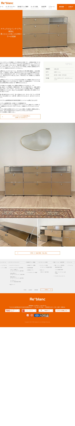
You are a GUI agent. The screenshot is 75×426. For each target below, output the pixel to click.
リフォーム (52, 7)
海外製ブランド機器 (23, 7)
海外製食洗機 (30, 267)
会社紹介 (30, 289)
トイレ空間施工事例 (59, 269)
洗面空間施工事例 (58, 267)
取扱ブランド (12, 284)
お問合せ (70, 7)
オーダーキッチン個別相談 (61, 7)
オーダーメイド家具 (44, 265)
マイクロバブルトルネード (59, 276)
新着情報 (36, 289)
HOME (25, 289)
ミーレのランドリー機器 (32, 272)
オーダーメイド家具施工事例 (46, 267)
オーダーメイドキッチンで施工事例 (17, 274)
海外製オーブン (30, 270)
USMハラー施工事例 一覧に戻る (38, 253)
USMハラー (42, 270)
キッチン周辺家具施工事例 (15, 281)
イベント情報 (4, 267)
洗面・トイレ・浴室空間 (59, 265)
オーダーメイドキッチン (14, 265)
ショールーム (4, 265)
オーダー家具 (35, 7)
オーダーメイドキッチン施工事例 (16, 267)
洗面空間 (44, 7)
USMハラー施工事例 (44, 272)
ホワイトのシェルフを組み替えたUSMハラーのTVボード (21, 116)
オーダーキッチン (11, 7)
